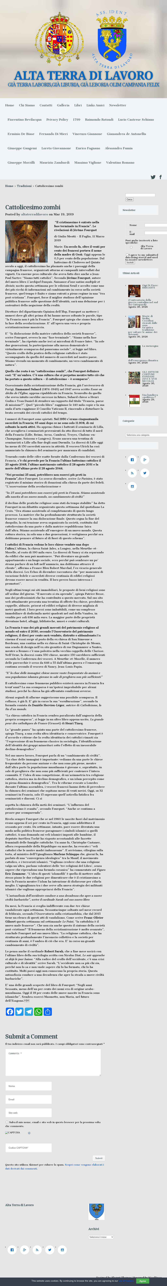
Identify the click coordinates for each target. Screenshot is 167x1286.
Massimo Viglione (87, 162)
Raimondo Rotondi (99, 119)
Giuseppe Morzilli (21, 162)
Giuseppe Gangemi (22, 148)
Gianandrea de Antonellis (126, 134)
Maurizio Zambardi (54, 162)
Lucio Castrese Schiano (136, 119)
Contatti (46, 105)
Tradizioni (24, 186)
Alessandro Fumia (119, 148)
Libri (78, 105)
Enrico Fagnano (88, 148)
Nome (133, 225)
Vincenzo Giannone (87, 134)
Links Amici (95, 105)
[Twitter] (146, 473)
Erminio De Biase (21, 134)
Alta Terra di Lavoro (147, 247)
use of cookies (126, 1280)
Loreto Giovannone (56, 148)
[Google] (146, 460)
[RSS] (133, 473)
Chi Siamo (27, 105)
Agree (142, 1281)
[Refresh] (29, 1133)
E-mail (132, 233)
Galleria (63, 105)
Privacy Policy (57, 119)
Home (9, 105)
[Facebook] (133, 460)
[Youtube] (133, 486)
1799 (76, 119)
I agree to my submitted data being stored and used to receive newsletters (141, 257)
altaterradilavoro (34, 214)
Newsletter (117, 105)
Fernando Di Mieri (53, 134)
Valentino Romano (120, 162)
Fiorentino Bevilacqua (25, 119)
